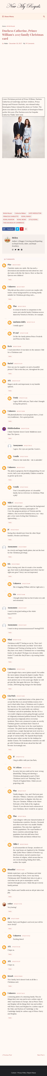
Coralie (16, 456)
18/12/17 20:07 (21, 286)
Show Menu (9, 16)
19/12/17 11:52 (17, 639)
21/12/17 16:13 (21, 993)
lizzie (10, 346)
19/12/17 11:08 (24, 333)
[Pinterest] (22, 229)
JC (9, 529)
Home (4, 26)
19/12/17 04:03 (19, 503)
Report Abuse (31, 1073)
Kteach (10, 976)
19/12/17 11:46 (23, 398)
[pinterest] (21, 250)
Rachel (10, 363)
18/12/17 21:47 (16, 380)
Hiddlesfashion (14, 428)
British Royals (11, 26)
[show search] (44, 16)
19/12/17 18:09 (15, 918)
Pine (9, 264)
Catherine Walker (20, 213)
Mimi (10, 639)
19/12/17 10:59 (22, 608)
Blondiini (11, 869)
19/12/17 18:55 (24, 456)
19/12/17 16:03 (20, 869)
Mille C (10, 502)
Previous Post (7, 1055)
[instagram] (12, 250)
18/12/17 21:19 (31, 322)
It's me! (16, 333)
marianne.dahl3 (19, 322)
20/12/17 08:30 (18, 976)
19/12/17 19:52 (26, 935)
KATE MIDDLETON (35, 213)
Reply (10, 279)
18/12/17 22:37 (21, 467)
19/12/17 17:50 (18, 904)
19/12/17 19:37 (22, 791)
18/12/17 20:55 (22, 306)
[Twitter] (17, 229)
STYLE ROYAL (33, 219)
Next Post (40, 1055)
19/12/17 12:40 (21, 669)
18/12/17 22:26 (25, 428)
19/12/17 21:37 (16, 961)
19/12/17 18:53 (24, 487)
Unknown (12, 286)
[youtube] (18, 250)
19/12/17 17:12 (20, 756)
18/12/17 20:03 (16, 264)
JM (9, 918)
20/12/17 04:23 (24, 844)
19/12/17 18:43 (27, 767)
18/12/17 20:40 (17, 346)
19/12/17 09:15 (28, 445)
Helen (15, 237)
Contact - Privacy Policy (18, 1073)
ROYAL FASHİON (8, 219)
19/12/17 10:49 (26, 583)
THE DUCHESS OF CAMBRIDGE (13, 223)
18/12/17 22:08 (21, 411)
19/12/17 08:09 (22, 547)
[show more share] (26, 229)
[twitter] (15, 250)
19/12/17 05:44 (15, 529)
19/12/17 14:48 (20, 696)
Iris (9, 564)
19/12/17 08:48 (15, 564)
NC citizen (17, 767)
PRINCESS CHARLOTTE (10, 216)
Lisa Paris (11, 696)
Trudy (15, 398)
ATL (9, 380)
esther (10, 903)
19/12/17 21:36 (16, 946)
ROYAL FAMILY (26, 216)
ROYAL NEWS (21, 219)
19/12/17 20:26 (22, 816)
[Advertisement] (23, 71)
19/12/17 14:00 (21, 594)
